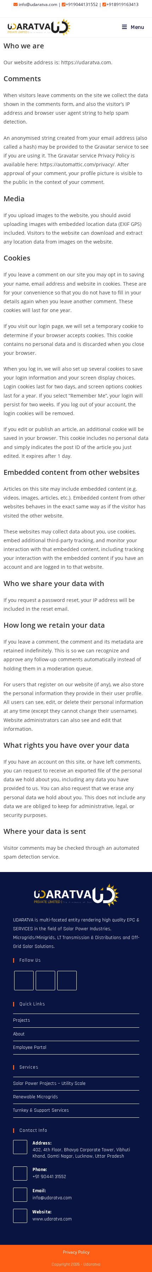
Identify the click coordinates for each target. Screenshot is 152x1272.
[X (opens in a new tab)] (65, 11)
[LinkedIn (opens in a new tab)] (81, 11)
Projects (21, 1020)
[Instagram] (45, 980)
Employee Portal (29, 1047)
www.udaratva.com (52, 1219)
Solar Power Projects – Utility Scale (49, 1083)
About (19, 1034)
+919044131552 (82, 4)
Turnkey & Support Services (41, 1110)
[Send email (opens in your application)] (88, 11)
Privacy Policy (76, 1252)
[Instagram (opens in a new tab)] (73, 11)
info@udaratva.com (38, 4)
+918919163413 (122, 4)
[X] (24, 980)
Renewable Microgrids (35, 1097)
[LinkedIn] (67, 980)
